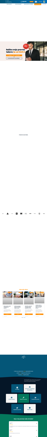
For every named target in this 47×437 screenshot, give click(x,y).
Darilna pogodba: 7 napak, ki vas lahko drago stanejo (17, 307)
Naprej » (25, 317)
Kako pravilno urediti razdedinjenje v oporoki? (7, 307)
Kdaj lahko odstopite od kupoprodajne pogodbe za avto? (28, 307)
